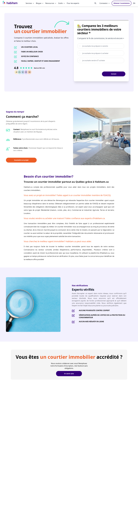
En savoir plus (69, 374)
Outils (60, 3)
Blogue (38, 3)
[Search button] (95, 3)
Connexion (103, 3)
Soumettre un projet (21, 160)
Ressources (49, 3)
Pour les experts (73, 3)
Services (29, 3)
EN (134, 3)
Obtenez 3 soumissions (121, 3)
